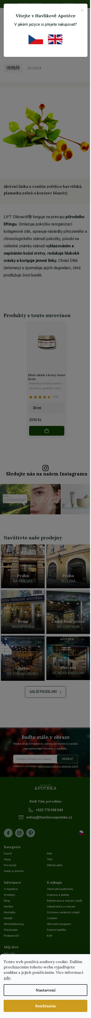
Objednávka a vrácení (61, 906)
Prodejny (9, 895)
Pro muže (10, 865)
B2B (49, 935)
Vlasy (7, 859)
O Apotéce (10, 889)
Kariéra (8, 906)
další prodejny (43, 692)
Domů (8, 853)
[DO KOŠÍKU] (46, 431)
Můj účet (9, 953)
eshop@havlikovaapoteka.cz (49, 817)
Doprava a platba (58, 895)
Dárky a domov (14, 871)
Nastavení (46, 990)
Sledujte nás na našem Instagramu (46, 474)
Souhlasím (45, 1005)
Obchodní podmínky (60, 889)
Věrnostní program (59, 924)
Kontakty (10, 912)
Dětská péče (54, 865)
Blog (7, 900)
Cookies (52, 918)
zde (7, 977)
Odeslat (67, 759)
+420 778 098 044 (49, 810)
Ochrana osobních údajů (63, 912)
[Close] (82, 10)
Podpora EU (11, 935)
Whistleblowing (14, 924)
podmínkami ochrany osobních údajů (58, 766)
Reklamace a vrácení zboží (64, 900)
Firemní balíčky (56, 930)
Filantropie (10, 930)
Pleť (49, 853)
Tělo (49, 859)
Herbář (13, 67)
